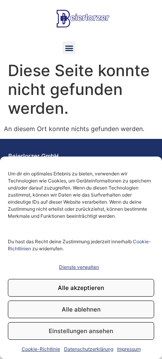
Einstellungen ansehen (81, 331)
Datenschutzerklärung (88, 349)
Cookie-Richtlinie (41, 349)
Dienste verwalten (79, 267)
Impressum (129, 349)
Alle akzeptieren (81, 288)
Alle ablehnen (81, 309)
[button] (69, 47)
